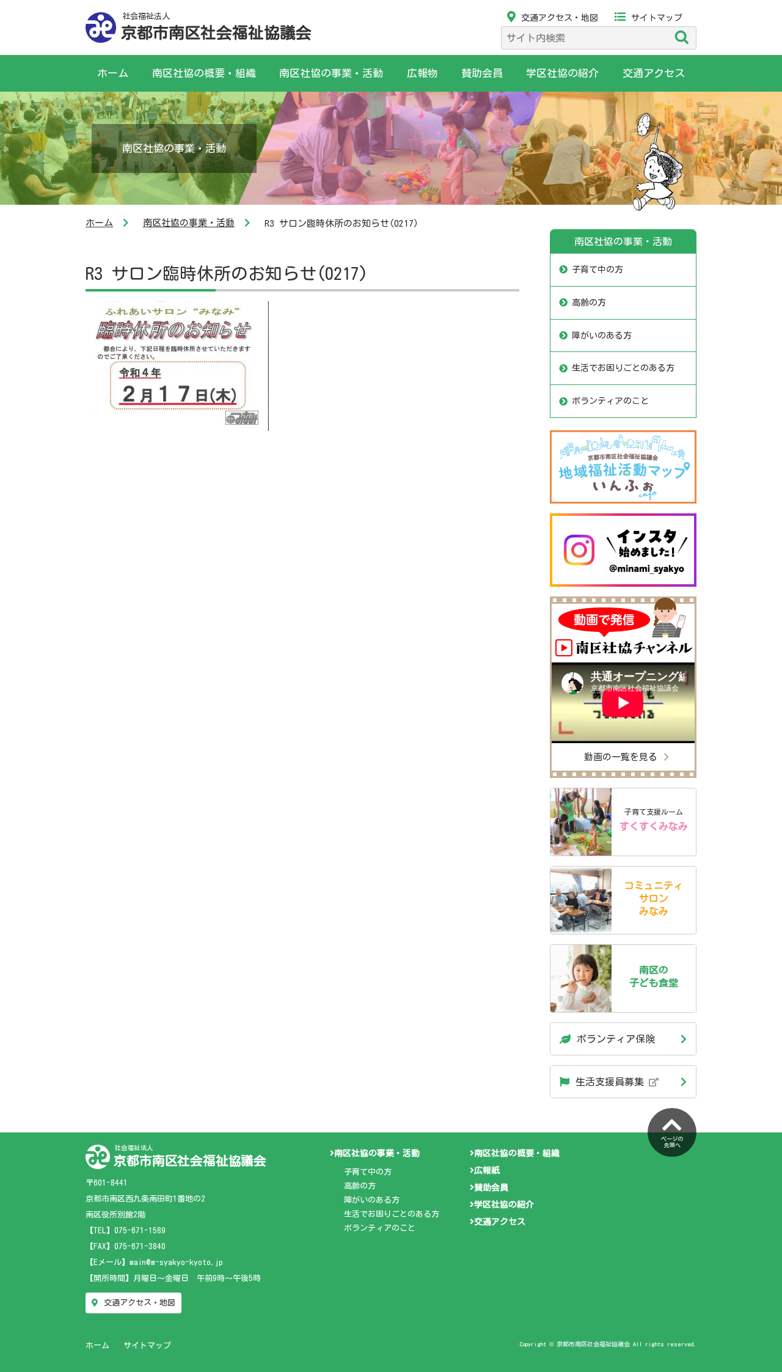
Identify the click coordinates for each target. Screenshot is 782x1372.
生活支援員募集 (612, 1082)
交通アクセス (654, 73)
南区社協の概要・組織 (204, 73)
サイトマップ (656, 17)
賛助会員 (482, 73)
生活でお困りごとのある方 (623, 368)
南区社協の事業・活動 (331, 73)
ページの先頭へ (672, 1142)
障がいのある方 (602, 335)
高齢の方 (589, 302)
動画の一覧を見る (620, 756)
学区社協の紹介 (562, 73)
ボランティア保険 (616, 1039)
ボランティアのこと (610, 401)
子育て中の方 (597, 269)
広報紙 (487, 1170)
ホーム (112, 73)
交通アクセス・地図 (559, 17)
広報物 (422, 73)
